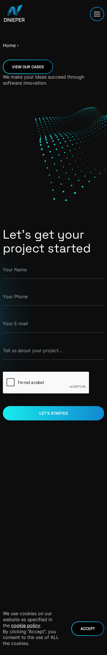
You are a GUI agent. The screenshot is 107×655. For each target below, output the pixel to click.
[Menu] (97, 14)
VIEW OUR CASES (28, 66)
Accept (87, 628)
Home (9, 45)
